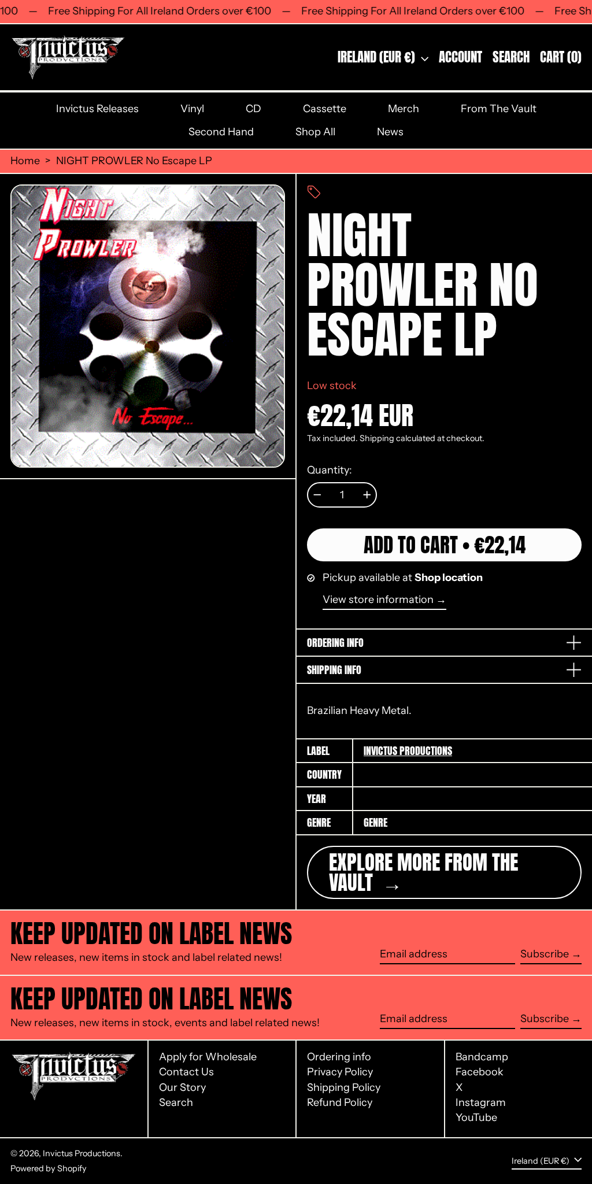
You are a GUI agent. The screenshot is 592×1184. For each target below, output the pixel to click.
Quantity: (329, 470)
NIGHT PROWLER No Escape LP (134, 161)
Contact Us (186, 1071)
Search (176, 1102)
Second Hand (221, 131)
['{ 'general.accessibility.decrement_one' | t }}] (317, 495)
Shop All (315, 131)
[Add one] (367, 495)
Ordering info (339, 1056)
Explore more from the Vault (423, 872)
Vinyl (192, 108)
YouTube (476, 1118)
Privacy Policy (340, 1071)
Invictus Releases (97, 108)
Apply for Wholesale (208, 1056)
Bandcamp (482, 1057)
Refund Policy (339, 1102)
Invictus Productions (408, 750)
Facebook (480, 1072)
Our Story (182, 1087)
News (390, 131)
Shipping (377, 438)
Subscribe (544, 954)
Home (25, 161)
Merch (403, 108)
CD (253, 108)
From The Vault (498, 108)
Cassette (324, 108)
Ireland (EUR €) (378, 56)
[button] (511, 57)
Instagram (481, 1103)
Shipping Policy (343, 1087)
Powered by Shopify (48, 1168)
